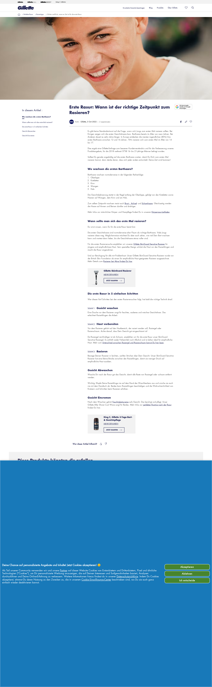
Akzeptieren (187, 566)
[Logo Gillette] (26, 7)
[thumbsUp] (100, 444)
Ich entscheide (187, 580)
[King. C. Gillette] (61, 2)
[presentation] (42, 117)
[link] (19, 14)
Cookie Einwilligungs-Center (96, 579)
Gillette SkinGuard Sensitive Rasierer (149, 244)
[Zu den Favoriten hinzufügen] (190, 122)
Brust (127, 203)
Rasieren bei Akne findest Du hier (117, 261)
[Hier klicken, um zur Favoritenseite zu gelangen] (185, 7)
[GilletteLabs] (31, 2)
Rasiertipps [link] (40, 14)
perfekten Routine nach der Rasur (157, 404)
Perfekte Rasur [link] (28, 14)
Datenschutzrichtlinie (127, 576)
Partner (63, 570)
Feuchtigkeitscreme (121, 402)
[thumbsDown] (106, 444)
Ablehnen (187, 573)
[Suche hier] (192, 7)
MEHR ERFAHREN (111, 274)
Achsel (134, 203)
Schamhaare (147, 203)
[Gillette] (20, 2)
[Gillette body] (46, 2)
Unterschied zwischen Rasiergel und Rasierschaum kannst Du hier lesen (133, 342)
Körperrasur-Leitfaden (161, 212)
